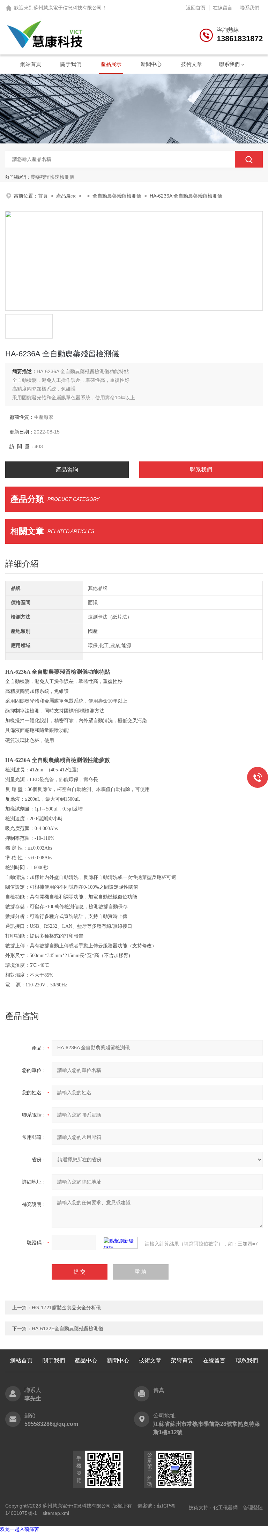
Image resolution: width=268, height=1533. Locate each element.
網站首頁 (30, 64)
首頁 (43, 196)
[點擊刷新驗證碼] (120, 1243)
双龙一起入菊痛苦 (19, 1529)
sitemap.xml (56, 1513)
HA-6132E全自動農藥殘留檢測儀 (67, 1328)
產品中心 (86, 1360)
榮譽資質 (182, 1360)
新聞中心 (151, 64)
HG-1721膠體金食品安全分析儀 (66, 1307)
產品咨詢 (67, 470)
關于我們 (70, 64)
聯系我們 (249, 7)
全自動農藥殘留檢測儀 (116, 196)
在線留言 (222, 7)
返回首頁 (196, 7)
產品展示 (110, 64)
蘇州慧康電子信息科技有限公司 (68, 7)
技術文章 (191, 64)
